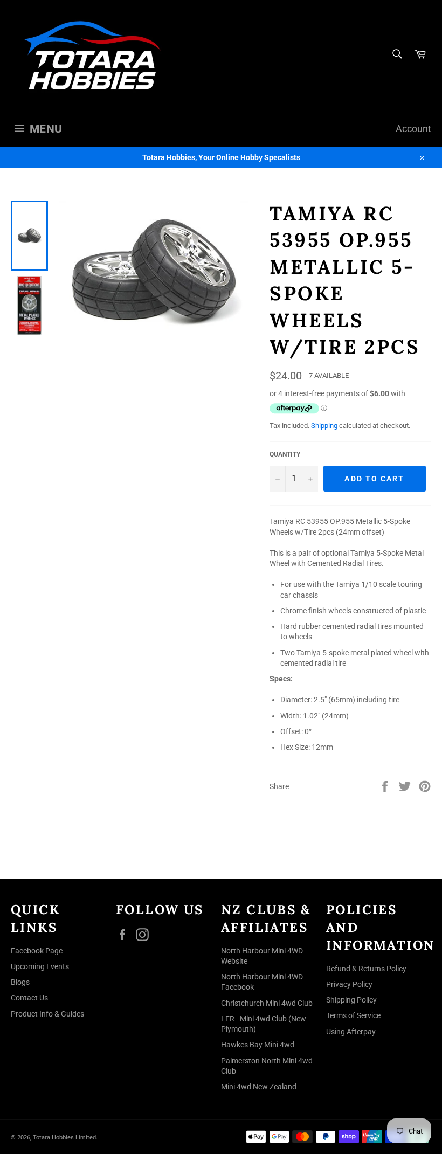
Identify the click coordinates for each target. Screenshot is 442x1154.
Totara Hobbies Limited (64, 1137)
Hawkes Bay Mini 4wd (257, 1044)
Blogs (20, 982)
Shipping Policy (351, 1000)
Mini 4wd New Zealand (258, 1086)
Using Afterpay (351, 1031)
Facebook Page (37, 950)
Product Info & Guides (47, 1014)
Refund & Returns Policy (366, 968)
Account (413, 128)
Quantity (285, 454)
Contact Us (29, 997)
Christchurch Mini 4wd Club (267, 1003)
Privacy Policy (349, 984)
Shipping (324, 425)
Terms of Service (353, 1015)
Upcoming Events (40, 966)
